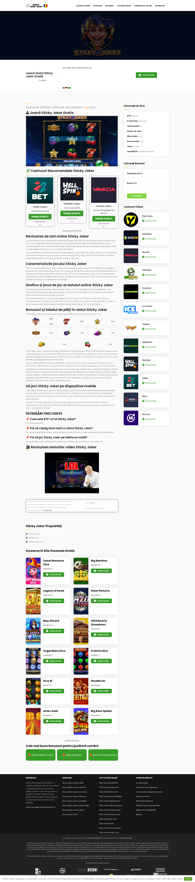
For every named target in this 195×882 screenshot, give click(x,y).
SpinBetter (147, 342)
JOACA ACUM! (55, 574)
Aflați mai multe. (47, 510)
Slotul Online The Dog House (110, 810)
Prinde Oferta (40, 216)
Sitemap (139, 814)
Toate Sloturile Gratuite (72, 740)
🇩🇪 (66, 88)
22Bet (145, 378)
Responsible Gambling (144, 801)
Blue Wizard (51, 621)
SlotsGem (147, 234)
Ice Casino (147, 306)
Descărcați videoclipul (72, 473)
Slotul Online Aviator (106, 823)
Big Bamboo (99, 560)
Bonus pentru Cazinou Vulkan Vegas (76, 805)
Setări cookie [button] (176, 879)
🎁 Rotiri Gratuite (72, 755)
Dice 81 (47, 681)
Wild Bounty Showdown (99, 622)
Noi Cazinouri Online (70, 814)
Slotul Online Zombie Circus (109, 814)
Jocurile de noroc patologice (146, 787)
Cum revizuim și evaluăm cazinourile (149, 792)
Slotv (144, 396)
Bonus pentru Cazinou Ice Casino (75, 792)
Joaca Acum (150, 221)
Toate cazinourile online (71, 231)
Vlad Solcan (92, 503)
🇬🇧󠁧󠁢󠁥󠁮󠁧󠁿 (64, 88)
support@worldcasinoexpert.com (43, 807)
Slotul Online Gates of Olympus (110, 805)
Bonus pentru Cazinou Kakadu (74, 810)
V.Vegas (146, 324)
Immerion (146, 288)
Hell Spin (146, 360)
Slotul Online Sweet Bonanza (109, 801)
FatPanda (146, 270)
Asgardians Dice (54, 651)
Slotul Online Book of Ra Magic (110, 796)
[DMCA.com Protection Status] (160, 874)
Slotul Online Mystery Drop (109, 833)
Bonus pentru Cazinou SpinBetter (75, 801)
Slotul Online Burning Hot (108, 792)
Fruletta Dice (99, 651)
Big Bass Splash (101, 711)
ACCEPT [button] (188, 879)
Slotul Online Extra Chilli (108, 819)
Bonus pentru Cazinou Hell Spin (74, 787)
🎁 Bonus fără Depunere (103, 755)
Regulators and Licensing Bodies (148, 805)
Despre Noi (160, 6)
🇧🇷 (69, 88)
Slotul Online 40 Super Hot (109, 787)
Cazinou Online (83, 6)
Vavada (145, 252)
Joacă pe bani (148, 75)
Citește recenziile (40, 221)
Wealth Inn (98, 681)
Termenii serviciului (143, 796)
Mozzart (146, 414)
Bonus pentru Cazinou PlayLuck (74, 796)
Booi (44, 80)
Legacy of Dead (53, 591)
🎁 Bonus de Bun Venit (40, 755)
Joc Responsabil (142, 783)
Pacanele (109, 6)
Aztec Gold (50, 711)
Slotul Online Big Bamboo (108, 783)
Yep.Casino (147, 216)
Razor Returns (100, 591)
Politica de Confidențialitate (146, 810)
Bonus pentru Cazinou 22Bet (73, 783)
